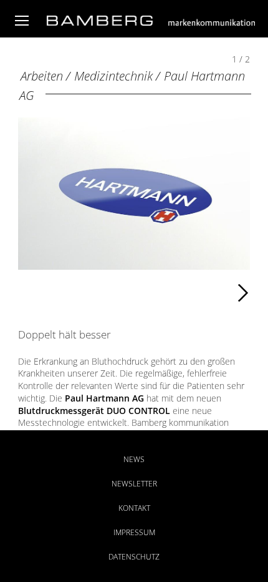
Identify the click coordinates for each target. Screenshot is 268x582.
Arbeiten (42, 75)
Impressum (134, 532)
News (134, 459)
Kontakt (134, 508)
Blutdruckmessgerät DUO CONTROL (94, 411)
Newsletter (134, 483)
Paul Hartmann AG (104, 398)
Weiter (151, 291)
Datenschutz (134, 556)
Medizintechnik (113, 75)
